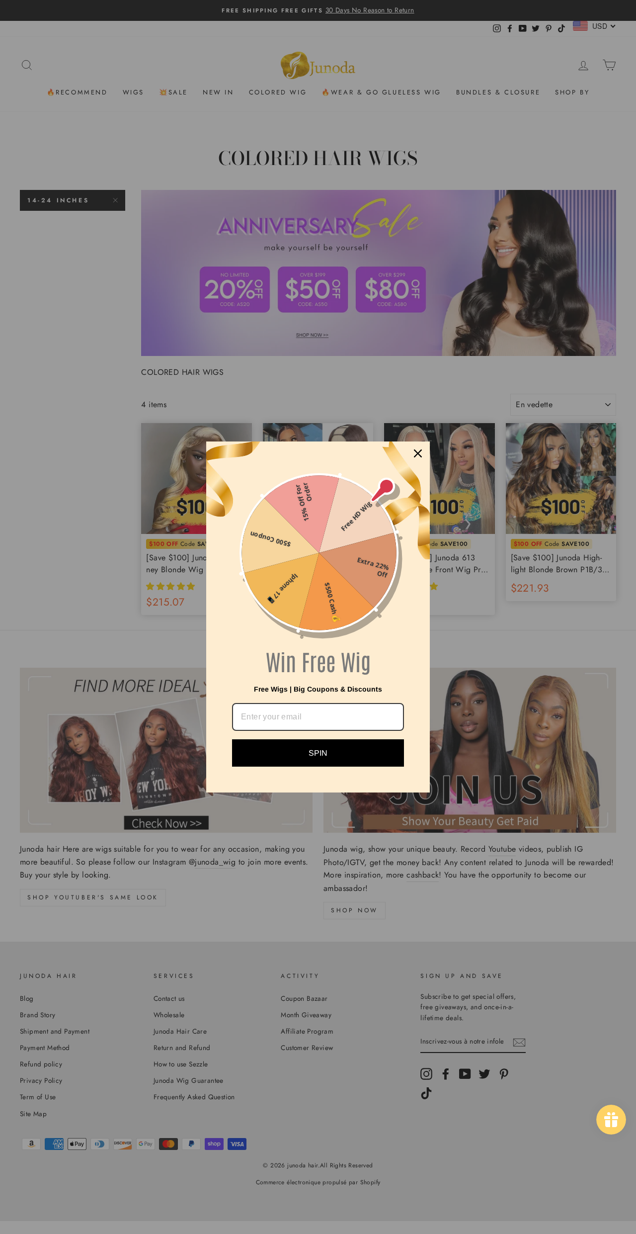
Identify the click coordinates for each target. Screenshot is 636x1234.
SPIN (318, 753)
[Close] (418, 453)
